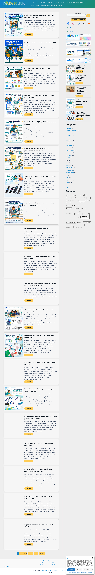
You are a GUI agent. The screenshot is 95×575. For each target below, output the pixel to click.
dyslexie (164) (70, 205)
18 (37, 553)
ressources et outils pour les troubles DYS (54, 570)
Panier (71, 31)
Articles (68, 133)
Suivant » (42, 553)
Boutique (50, 5)
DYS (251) (85, 217)
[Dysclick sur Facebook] (43, 572)
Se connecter (58, 5)
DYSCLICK (69, 143)
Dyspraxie (68, 155)
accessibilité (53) (81, 197)
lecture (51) (83, 208)
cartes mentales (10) (86, 222)
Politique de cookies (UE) (47, 564)
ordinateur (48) (76, 208)
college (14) (68, 200)
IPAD (67, 162)
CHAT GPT (69, 135)
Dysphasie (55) (69, 211)
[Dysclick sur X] (49, 572)
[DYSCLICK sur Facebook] (68, 23)
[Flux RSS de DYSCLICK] (88, 23)
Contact (43, 5)
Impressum (90, 572)
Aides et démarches (46, 2)
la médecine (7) (81, 200)
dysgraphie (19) (88, 200)
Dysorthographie (70, 150)
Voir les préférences (88, 569)
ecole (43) (74, 200)
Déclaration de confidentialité (82, 572)
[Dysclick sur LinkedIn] (47, 572)
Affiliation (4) (81, 224)
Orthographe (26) (86, 213)
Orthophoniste (70, 172)
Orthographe (69, 170)
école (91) (82, 202)
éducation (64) (75, 195)
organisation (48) (69, 213)
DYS (67, 138)
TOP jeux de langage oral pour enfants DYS (82, 67)
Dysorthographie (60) (71, 222)
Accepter (71, 569)
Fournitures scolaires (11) (80, 205)
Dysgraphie (69, 145)
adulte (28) (68, 224)
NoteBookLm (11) (78, 211)
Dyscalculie (69, 140)
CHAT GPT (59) (77, 217)
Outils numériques (59, 2)
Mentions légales (47, 561)
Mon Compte (73, 27)
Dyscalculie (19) (75, 224)
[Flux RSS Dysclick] (51, 572)
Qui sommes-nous (9, 561)
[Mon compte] (67, 27)
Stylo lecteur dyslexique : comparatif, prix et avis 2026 (82, 114)
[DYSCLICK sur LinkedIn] (78, 23)
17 (34, 553)
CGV (5, 566)
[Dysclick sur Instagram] (45, 572)
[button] (92, 558)
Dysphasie (69, 153)
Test (67, 185)
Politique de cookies (72, 572)
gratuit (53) (74, 197)
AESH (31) (79, 222)
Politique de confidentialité (47, 563)
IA (68, 2)
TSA (67, 187)
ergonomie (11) (85, 211)
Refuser (79, 569)
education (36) (69, 227)
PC (66, 175)
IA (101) (82, 195)
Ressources (83, 2)
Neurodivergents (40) (78, 227)
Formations (74, 2)
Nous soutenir (7, 563)
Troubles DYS (34, 2)
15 (29, 553)
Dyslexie (68, 148)
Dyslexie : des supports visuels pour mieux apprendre (81, 102)
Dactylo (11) (68, 202)
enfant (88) (69, 208)
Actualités (68, 128)
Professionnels (34, 5)
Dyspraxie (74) (78, 213)
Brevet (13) (68, 197)
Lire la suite (29, 34)
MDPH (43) (68, 195)
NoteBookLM (69, 167)
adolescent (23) (75, 202)
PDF (67, 177)
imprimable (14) (69, 217)
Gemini (68, 157)
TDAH (67, 182)
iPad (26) (88, 197)
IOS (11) (87, 195)
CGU (8, 566)
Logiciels (68, 165)
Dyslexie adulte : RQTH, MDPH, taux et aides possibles (81, 78)
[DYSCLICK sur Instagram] (73, 23)
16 (32, 553)
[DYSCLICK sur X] (83, 23)
